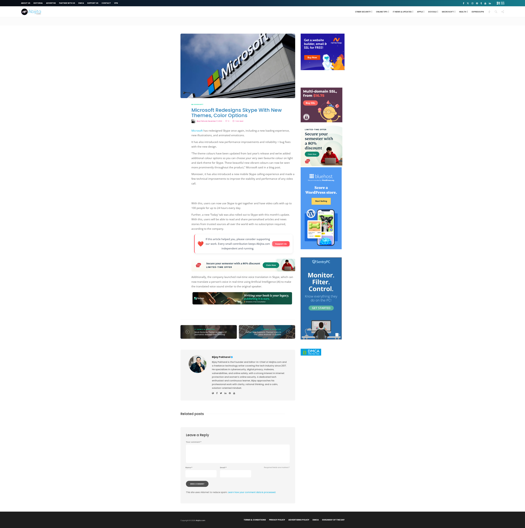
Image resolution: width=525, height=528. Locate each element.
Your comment (193, 442)
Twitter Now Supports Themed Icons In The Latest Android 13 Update (263, 333)
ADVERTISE (51, 3)
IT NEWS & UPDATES (402, 11)
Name (188, 468)
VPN (116, 3)
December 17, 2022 (215, 121)
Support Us (281, 243)
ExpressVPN (478, 11)
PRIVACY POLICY (277, 519)
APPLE (420, 11)
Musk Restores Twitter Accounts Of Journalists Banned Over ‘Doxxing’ (211, 333)
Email (223, 468)
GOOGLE (432, 11)
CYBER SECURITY (363, 11)
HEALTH (462, 11)
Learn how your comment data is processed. (252, 492)
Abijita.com (200, 520)
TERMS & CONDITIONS (255, 519)
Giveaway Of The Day (333, 519)
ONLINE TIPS (381, 11)
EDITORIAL (38, 3)
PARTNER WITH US (67, 3)
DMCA (81, 3)
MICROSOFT (448, 11)
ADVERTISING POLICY (298, 519)
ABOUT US (25, 3)
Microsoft (197, 130)
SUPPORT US (92, 3)
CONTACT (106, 3)
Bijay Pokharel (202, 121)
